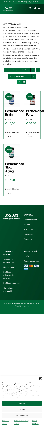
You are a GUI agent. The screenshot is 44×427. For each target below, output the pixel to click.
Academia (28, 224)
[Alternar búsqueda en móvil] (35, 8)
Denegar (22, 409)
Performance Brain (14, 112)
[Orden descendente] (38, 70)
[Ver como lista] (24, 82)
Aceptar (22, 403)
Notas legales (9, 267)
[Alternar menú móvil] (39, 8)
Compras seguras (31, 261)
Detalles (15, 132)
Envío (26, 256)
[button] (40, 378)
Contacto (28, 239)
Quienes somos (30, 220)
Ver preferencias (22, 415)
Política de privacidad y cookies (8, 275)
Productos (28, 229)
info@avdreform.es (34, 2)
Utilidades (28, 234)
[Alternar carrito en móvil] (30, 8)
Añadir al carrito (9, 134)
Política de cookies (11, 283)
